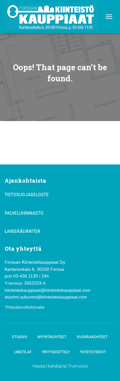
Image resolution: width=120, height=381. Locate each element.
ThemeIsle (78, 366)
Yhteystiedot (93, 352)
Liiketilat (23, 352)
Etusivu (19, 337)
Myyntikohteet (52, 337)
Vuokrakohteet (92, 337)
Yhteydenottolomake (25, 307)
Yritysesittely (56, 352)
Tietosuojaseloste (27, 194)
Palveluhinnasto (24, 213)
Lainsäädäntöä (22, 231)
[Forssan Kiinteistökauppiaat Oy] (53, 16)
